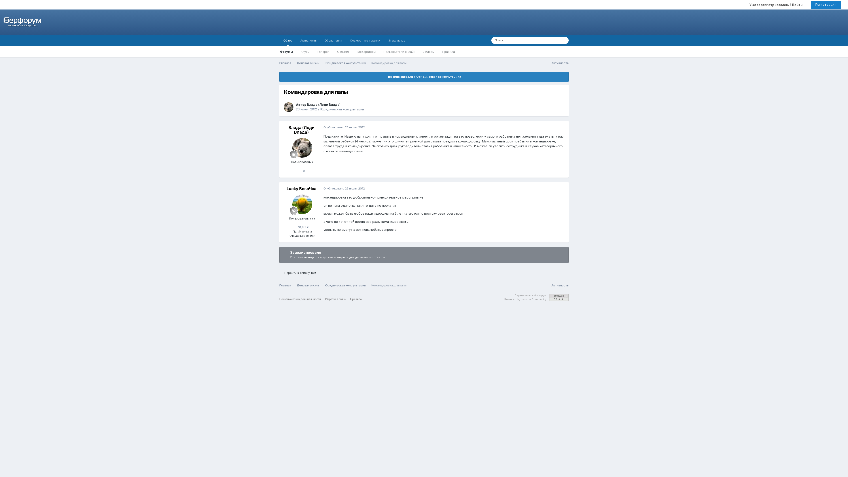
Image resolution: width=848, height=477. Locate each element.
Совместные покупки (365, 40)
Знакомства (396, 40)
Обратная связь (335, 299)
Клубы (305, 51)
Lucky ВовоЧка (301, 188)
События (343, 51)
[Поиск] (564, 40)
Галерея (323, 51)
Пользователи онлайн (399, 51)
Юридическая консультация (342, 109)
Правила (448, 51)
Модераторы (367, 51)
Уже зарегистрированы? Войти (776, 5)
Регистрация (826, 4)
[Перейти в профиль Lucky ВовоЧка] (302, 204)
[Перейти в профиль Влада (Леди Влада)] (288, 107)
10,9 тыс (303, 227)
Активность (308, 40)
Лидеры (428, 51)
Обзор (287, 40)
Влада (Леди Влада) (324, 104)
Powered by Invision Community (525, 299)
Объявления (333, 40)
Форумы (286, 51)
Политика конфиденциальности (300, 299)
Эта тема (547, 40)
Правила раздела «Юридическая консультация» (424, 76)
